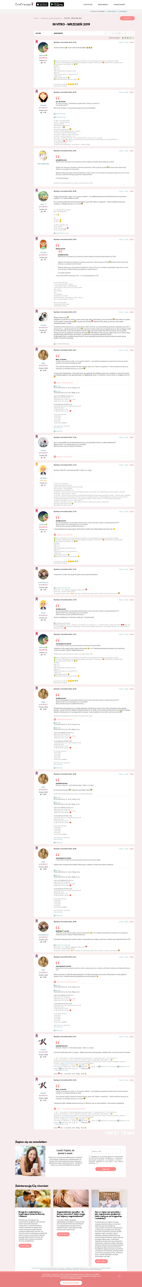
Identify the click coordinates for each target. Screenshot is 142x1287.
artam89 (43, 252)
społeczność (119, 4)
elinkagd (43, 105)
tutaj (96, 1163)
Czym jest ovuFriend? (97, 11)
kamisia (43, 1049)
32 (122, 33)
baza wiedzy (103, 4)
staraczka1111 (43, 582)
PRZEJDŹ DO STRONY (71, 1283)
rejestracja (112, 11)
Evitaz (43, 613)
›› (132, 33)
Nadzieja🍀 (43, 55)
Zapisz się (105, 1169)
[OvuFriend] (24, 5)
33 (125, 33)
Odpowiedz (127, 18)
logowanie (123, 11)
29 (112, 33)
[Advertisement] (23, 44)
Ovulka (43, 450)
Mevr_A (43, 204)
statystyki (87, 4)
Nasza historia (58, 428)
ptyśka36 (43, 478)
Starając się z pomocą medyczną (51, 18)
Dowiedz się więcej (75, 1278)
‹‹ (106, 33)
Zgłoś (132, 42)
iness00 (43, 325)
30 (115, 33)
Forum (36, 18)
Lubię (126, 42)
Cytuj (120, 42)
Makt (43, 363)
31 (119, 33)
